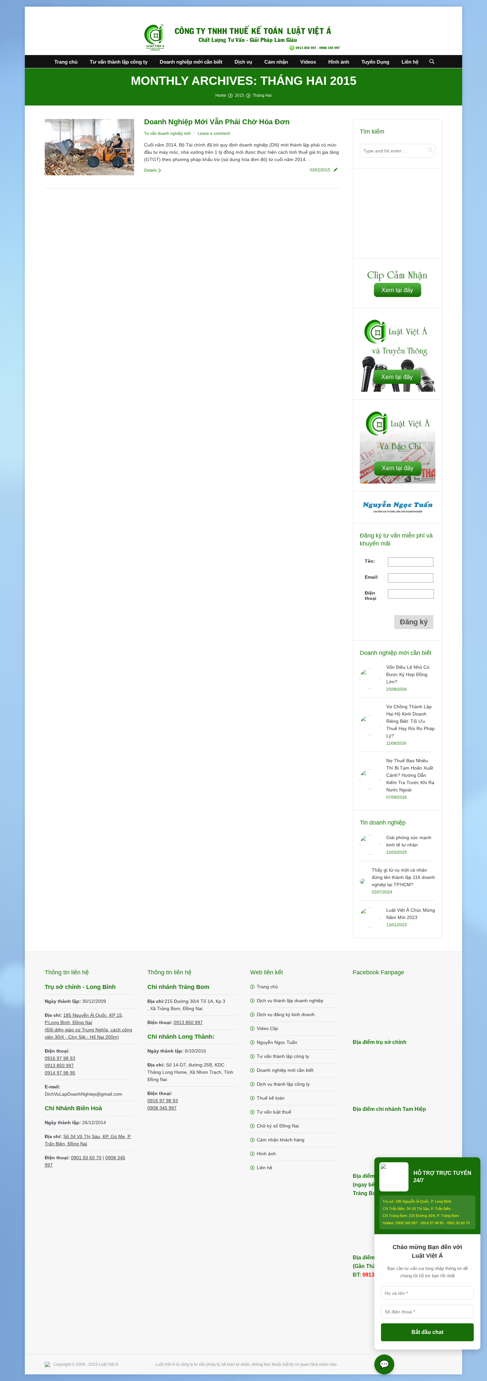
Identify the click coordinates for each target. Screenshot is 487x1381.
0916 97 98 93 (60, 1058)
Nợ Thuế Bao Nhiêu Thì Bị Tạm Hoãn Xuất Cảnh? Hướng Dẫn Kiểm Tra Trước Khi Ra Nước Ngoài (410, 775)
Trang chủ (267, 986)
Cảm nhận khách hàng (280, 1139)
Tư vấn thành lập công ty (283, 1056)
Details (150, 170)
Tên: (370, 561)
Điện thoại (370, 595)
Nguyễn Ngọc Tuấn (277, 1042)
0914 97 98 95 (60, 1072)
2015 (239, 95)
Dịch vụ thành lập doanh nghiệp (290, 1000)
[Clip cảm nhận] (397, 298)
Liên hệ (264, 1167)
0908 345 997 (162, 1108)
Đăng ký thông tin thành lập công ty (398, 215)
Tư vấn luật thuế (274, 1112)
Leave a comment (214, 133)
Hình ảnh (266, 1153)
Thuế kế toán (271, 1098)
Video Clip (267, 1028)
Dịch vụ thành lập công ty (283, 1084)
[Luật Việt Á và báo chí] (397, 482)
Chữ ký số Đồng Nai (278, 1125)
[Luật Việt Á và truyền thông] (397, 390)
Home (220, 95)
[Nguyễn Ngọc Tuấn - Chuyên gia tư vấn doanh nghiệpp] (398, 513)
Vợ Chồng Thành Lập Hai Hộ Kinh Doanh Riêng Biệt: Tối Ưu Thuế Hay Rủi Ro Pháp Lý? (410, 721)
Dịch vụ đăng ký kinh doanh (286, 1014)
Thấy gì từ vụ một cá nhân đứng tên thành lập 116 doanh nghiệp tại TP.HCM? (403, 877)
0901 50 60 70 (86, 1157)
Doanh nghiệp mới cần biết (285, 1070)
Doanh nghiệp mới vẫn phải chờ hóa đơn (217, 122)
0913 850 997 (59, 1065)
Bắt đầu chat (427, 1332)
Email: (372, 577)
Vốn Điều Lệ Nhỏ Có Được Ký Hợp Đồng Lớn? (407, 674)
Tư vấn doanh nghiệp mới (167, 133)
